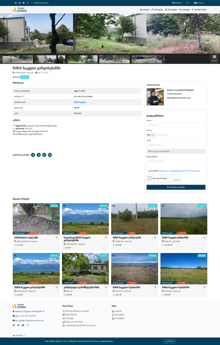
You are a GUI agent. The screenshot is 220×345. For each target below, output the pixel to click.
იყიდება (145, 9)
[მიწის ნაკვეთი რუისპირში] (134, 268)
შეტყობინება (152, 156)
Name (149, 120)
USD (187, 3)
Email (149, 140)
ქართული (200, 3)
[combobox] (151, 135)
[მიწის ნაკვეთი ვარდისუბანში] (36, 268)
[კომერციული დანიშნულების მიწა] (85, 268)
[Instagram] (28, 3)
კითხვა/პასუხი (200, 9)
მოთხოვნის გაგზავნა (176, 187)
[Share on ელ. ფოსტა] (50, 155)
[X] (21, 3)
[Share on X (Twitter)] (39, 155)
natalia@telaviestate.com (178, 98)
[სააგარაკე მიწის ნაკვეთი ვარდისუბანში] (85, 219)
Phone (149, 130)
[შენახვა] (57, 238)
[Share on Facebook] (33, 155)
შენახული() (178, 3)
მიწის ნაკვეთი (80, 102)
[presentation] (1, 59)
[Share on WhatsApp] (44, 155)
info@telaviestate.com (41, 3)
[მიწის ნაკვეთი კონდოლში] (134, 219)
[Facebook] (17, 3)
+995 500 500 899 (28, 316)
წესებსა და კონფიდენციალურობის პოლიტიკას (179, 171)
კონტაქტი (185, 9)
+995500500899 (174, 94)
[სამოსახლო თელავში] (36, 219)
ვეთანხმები (169, 341)
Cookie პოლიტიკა (106, 341)
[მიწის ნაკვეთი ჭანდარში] (183, 219)
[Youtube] (25, 3)
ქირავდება (158, 9)
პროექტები (172, 9)
